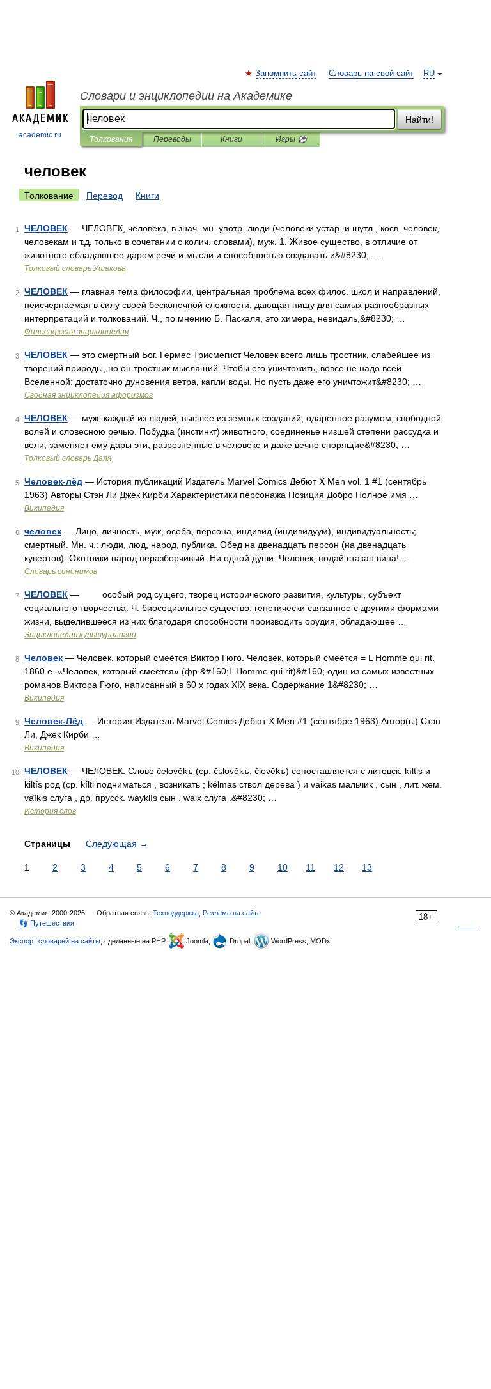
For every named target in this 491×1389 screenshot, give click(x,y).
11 (310, 867)
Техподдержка (176, 913)
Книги (231, 139)
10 (282, 867)
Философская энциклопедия (76, 331)
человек (42, 531)
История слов (50, 811)
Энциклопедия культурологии (80, 634)
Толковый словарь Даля (67, 458)
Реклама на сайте (232, 913)
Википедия (44, 508)
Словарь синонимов (60, 571)
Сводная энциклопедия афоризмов (88, 395)
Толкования (111, 139)
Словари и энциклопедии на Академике (186, 95)
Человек (43, 658)
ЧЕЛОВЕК (46, 228)
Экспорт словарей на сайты (55, 941)
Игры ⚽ (291, 139)
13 (367, 867)
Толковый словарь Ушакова (75, 268)
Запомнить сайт (286, 73)
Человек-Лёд (53, 721)
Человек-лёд (53, 481)
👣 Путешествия (46, 923)
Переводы (172, 139)
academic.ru (40, 134)
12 (339, 867)
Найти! (419, 119)
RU (429, 73)
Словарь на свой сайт (371, 73)
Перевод (104, 195)
